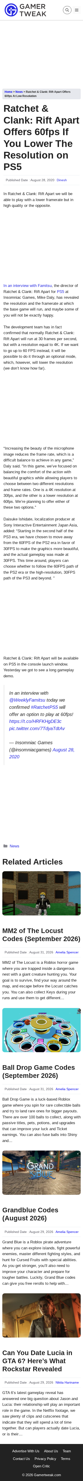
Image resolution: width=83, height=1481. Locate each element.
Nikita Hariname (67, 1382)
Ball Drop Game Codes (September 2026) (38, 1071)
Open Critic (41, 1466)
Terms (65, 1459)
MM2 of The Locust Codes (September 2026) (41, 935)
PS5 (60, 291)
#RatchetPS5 (44, 707)
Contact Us (21, 1459)
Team (67, 1451)
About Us (51, 1451)
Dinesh (62, 180)
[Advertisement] (41, 53)
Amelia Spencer (67, 952)
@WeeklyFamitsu (27, 700)
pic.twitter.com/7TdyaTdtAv (37, 728)
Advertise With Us (25, 1451)
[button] (67, 10)
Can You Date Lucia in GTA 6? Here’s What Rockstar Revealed (37, 1361)
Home (8, 91)
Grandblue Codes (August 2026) (30, 1214)
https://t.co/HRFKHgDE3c (35, 721)
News (19, 91)
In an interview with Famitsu (27, 285)
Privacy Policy (45, 1459)
